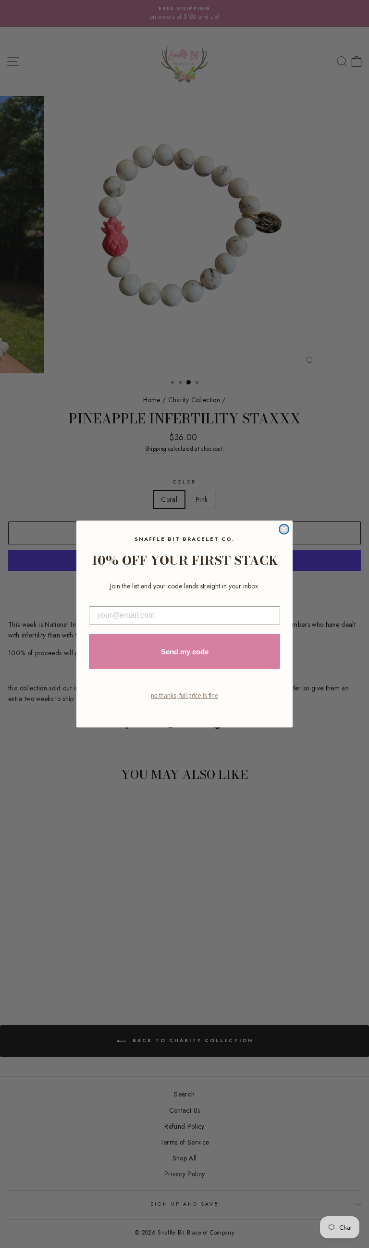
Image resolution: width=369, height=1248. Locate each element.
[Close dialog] (284, 529)
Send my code (185, 652)
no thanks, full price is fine (184, 695)
